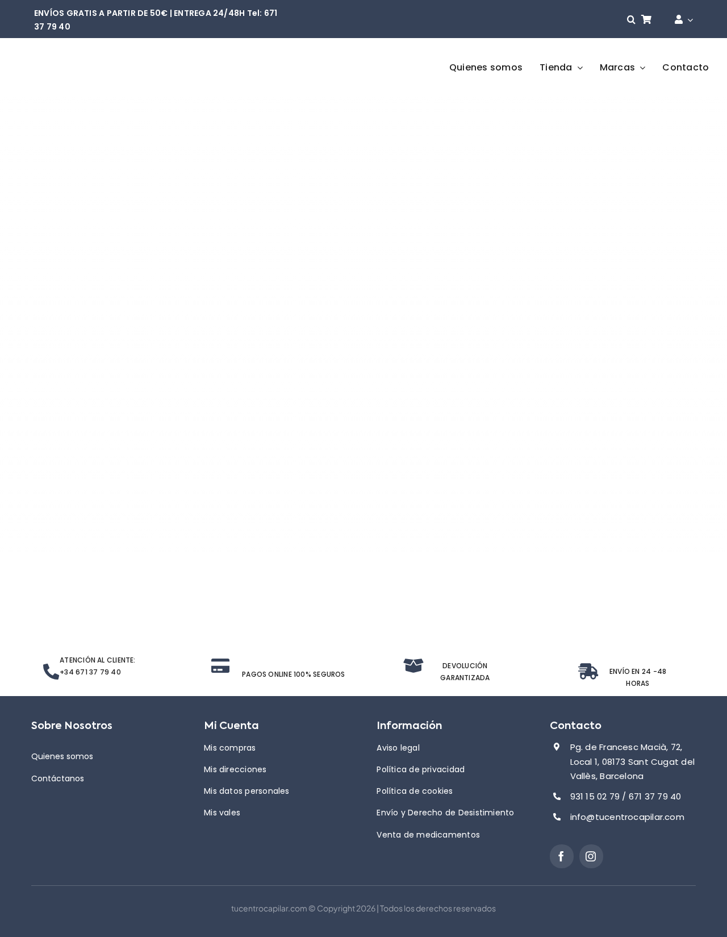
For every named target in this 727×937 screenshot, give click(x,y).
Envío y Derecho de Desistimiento (445, 812)
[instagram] (591, 856)
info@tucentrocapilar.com (627, 817)
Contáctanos (57, 778)
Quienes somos (62, 756)
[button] (631, 20)
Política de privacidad (421, 769)
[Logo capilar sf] (87, 57)
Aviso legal (398, 747)
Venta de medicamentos (428, 834)
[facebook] (562, 856)
